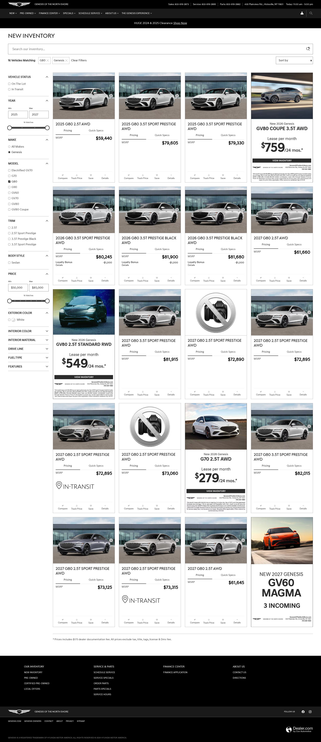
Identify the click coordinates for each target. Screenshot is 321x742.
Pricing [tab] (68, 130)
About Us (110, 13)
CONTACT (48, 721)
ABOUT (59, 721)
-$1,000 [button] (107, 262)
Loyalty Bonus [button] (64, 264)
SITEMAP (81, 721)
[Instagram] (310, 711)
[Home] (19, 4)
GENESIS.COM (14, 721)
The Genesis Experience (136, 13)
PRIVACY (70, 721)
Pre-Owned (27, 13)
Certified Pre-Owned (36, 683)
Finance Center (48, 13)
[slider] (9, 128)
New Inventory (33, 672)
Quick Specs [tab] (96, 130)
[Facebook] (303, 711)
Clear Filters (79, 60)
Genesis (59, 60)
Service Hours (102, 694)
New (12, 13)
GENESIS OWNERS (32, 721)
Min (10, 108)
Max (31, 108)
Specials (68, 13)
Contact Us (239, 672)
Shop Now (180, 23)
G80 (42, 60)
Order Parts (101, 683)
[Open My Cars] (301, 13)
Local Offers (32, 689)
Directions (239, 678)
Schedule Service (89, 13)
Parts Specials (102, 689)
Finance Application (175, 672)
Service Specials (104, 678)
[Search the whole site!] (311, 13)
